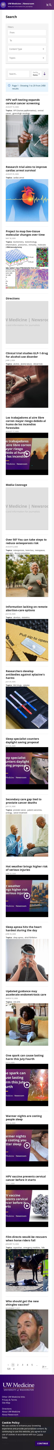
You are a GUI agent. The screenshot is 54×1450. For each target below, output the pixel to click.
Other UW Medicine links (13, 1396)
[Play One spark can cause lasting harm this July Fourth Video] (27, 1085)
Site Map (6, 1402)
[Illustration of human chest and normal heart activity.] (27, 200)
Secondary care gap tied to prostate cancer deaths (23, 801)
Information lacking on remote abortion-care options (26, 608)
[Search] (50, 5)
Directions (13, 298)
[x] (47, 5)
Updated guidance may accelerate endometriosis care (26, 992)
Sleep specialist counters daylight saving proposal (22, 740)
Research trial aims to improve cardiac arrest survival (26, 168)
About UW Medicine (11, 1411)
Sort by (35, 72)
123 (8, 1368)
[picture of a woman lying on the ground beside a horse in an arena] (27, 1270)
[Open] (43, 49)
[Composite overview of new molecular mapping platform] (27, 267)
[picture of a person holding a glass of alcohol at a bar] (27, 386)
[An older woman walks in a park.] (27, 576)
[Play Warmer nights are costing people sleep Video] (27, 1145)
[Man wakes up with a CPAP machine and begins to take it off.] (27, 960)
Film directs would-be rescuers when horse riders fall (26, 1238)
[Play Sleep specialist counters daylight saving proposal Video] (27, 768)
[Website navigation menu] (3, 5)
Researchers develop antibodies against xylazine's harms (25, 674)
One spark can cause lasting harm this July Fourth (25, 1057)
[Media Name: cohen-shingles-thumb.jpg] (27, 1330)
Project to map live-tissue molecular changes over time (25, 233)
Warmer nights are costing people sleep (24, 1117)
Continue (42, 1443)
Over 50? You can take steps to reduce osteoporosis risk (26, 541)
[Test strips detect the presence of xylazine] (27, 708)
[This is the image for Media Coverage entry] (27, 508)
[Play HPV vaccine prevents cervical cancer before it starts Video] (27, 1206)
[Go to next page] (14, 1369)
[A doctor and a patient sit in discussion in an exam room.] (27, 835)
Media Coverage (16, 484)
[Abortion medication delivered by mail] (27, 640)
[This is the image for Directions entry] (27, 322)
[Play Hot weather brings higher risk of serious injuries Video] (27, 896)
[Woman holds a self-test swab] (27, 136)
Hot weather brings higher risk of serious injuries (27, 868)
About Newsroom (10, 1414)
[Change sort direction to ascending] (44, 74)
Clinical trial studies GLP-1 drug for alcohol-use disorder (27, 354)
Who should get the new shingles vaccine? (22, 1302)
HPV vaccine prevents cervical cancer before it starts (26, 1178)
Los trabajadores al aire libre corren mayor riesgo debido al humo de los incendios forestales (26, 422)
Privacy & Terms (9, 1399)
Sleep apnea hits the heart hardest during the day (23, 928)
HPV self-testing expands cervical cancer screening (23, 101)
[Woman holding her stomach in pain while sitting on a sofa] (27, 1024)
